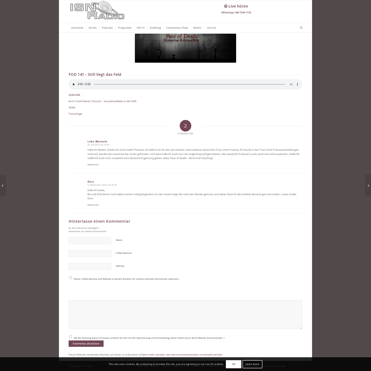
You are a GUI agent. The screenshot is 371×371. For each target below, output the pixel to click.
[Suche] (299, 27)
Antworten (93, 164)
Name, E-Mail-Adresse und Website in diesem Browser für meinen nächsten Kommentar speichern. (127, 278)
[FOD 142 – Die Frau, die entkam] (368, 185)
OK (233, 364)
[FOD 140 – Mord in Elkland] (3, 185)
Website (120, 265)
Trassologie (75, 113)
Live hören (237, 6)
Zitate (72, 107)
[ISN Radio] (98, 11)
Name (119, 240)
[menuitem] (77, 27)
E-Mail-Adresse (124, 252)
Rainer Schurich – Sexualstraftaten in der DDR (109, 101)
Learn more (253, 364)
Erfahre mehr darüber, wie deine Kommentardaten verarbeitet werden (180, 354)
